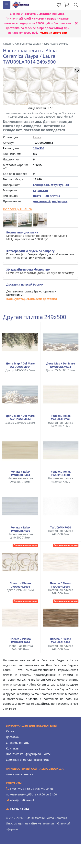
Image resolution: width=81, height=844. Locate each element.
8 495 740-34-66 (19, 789)
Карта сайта (19, 809)
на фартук (59, 201)
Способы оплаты (17, 743)
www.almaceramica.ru (20, 774)
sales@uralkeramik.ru (24, 800)
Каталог (11, 731)
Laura (37, 137)
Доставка (12, 737)
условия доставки (53, 33)
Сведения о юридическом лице (27, 760)
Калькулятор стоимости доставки (31, 299)
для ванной (42, 201)
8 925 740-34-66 (43, 789)
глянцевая (41, 185)
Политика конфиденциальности (28, 754)
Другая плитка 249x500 (34, 317)
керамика (40, 190)
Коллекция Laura (17, 209)
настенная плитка (46, 196)
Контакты (12, 748)
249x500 (38, 148)
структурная (60, 185)
